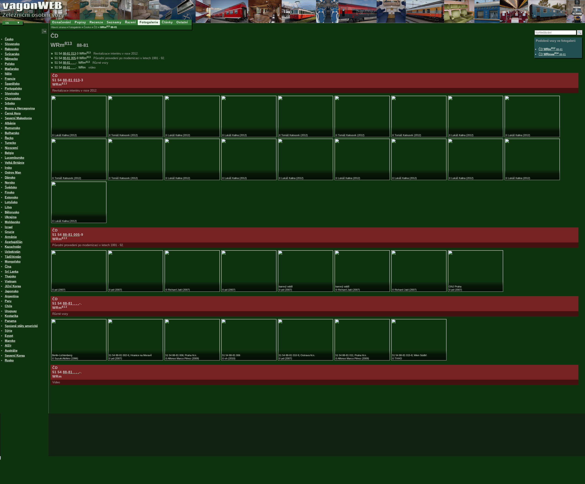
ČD (95, 27)
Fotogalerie (75, 27)
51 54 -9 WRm (73, 58)
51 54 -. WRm (72, 62)
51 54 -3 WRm (73, 53)
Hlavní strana (58, 27)
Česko (87, 27)
